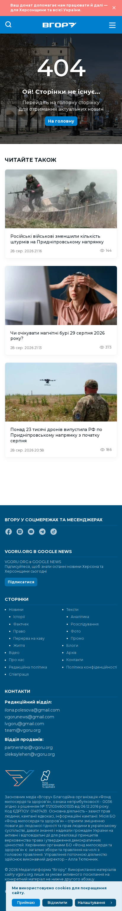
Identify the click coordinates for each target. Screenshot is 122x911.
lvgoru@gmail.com (24, 723)
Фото (76, 631)
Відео (14, 652)
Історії (19, 616)
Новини (16, 609)
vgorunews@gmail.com (29, 717)
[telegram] (42, 534)
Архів (71, 652)
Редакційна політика (28, 667)
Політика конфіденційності (91, 667)
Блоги (72, 645)
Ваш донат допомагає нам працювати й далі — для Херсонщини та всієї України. (58, 7)
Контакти (74, 659)
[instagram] (20, 534)
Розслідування (85, 624)
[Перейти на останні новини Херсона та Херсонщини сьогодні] (60, 25)
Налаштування (91, 902)
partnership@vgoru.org (29, 747)
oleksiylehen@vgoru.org (30, 754)
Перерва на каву (29, 638)
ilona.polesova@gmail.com (32, 710)
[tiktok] (53, 534)
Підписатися (21, 582)
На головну (61, 121)
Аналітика (80, 616)
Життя (19, 645)
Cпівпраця (19, 674)
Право (19, 631)
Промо (77, 638)
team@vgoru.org (23, 730)
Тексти (72, 609)
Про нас (16, 659)
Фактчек (21, 624)
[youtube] (31, 534)
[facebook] (8, 534)
